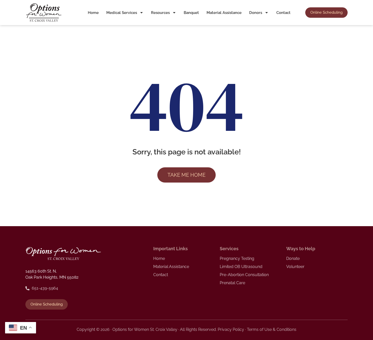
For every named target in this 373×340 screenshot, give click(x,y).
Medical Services (121, 12)
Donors (255, 12)
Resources (160, 12)
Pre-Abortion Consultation (244, 274)
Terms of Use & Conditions (271, 329)
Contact (283, 12)
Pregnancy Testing (237, 258)
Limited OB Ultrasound (241, 266)
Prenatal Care (232, 282)
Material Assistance (224, 12)
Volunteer (295, 266)
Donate (293, 258)
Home (93, 12)
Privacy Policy (231, 329)
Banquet (191, 12)
